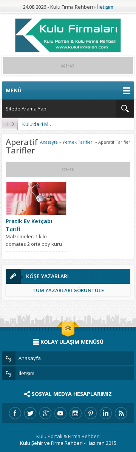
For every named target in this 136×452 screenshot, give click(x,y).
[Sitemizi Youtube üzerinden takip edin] (60, 413)
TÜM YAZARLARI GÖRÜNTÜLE (68, 290)
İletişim (105, 6)
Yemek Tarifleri (78, 142)
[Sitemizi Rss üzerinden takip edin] (121, 413)
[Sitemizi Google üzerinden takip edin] (45, 413)
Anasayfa (49, 142)
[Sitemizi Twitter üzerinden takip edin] (30, 413)
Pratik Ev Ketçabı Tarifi (29, 225)
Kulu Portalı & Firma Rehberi (68, 436)
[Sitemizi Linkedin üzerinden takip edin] (105, 413)
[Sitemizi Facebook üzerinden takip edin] (15, 413)
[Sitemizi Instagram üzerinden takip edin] (75, 413)
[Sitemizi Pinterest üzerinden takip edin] (90, 413)
